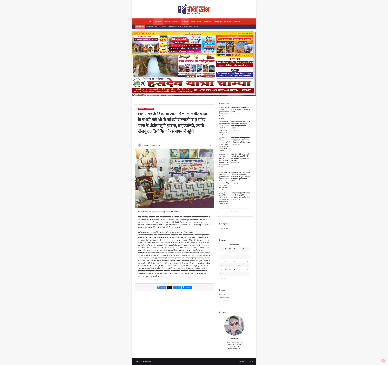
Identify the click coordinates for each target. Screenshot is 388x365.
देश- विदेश (167, 21)
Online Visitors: (223, 294)
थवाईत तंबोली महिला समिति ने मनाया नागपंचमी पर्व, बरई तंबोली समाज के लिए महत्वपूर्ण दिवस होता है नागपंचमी (240, 195)
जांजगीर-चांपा (149, 109)
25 (230, 269)
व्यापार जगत (237, 21)
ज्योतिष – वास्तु (218, 21)
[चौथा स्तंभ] (194, 9)
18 (229, 265)
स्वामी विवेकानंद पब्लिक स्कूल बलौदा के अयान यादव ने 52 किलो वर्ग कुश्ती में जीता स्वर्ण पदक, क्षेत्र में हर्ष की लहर (172, 27)
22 (247, 265)
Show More (234, 211)
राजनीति (193, 21)
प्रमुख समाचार (158, 21)
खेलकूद (199, 21)
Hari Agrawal (145, 145)
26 (234, 269)
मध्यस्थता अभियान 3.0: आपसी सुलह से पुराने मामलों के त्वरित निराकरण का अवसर (240, 109)
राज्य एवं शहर (175, 21)
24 (225, 269)
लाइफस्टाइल (227, 21)
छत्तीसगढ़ (184, 21)
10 (225, 261)
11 (229, 261)
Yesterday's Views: (224, 301)
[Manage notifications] (383, 360)
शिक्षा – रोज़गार (207, 21)
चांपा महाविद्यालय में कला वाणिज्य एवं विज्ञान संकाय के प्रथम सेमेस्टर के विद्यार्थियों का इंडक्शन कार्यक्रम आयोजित (240, 124)
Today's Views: (223, 297)
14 (243, 261)
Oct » (224, 279)
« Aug (220, 279)
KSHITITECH (250, 361)
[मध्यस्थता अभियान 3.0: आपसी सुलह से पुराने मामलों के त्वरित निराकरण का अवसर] (224, 113)
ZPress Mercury (146, 361)
